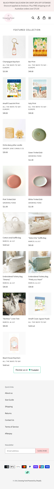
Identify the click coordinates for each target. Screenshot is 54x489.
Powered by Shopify (34, 481)
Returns (8, 413)
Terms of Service (12, 426)
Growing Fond (23, 481)
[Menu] (49, 18)
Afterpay (8, 433)
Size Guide (9, 399)
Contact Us (9, 420)
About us (9, 393)
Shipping (9, 406)
